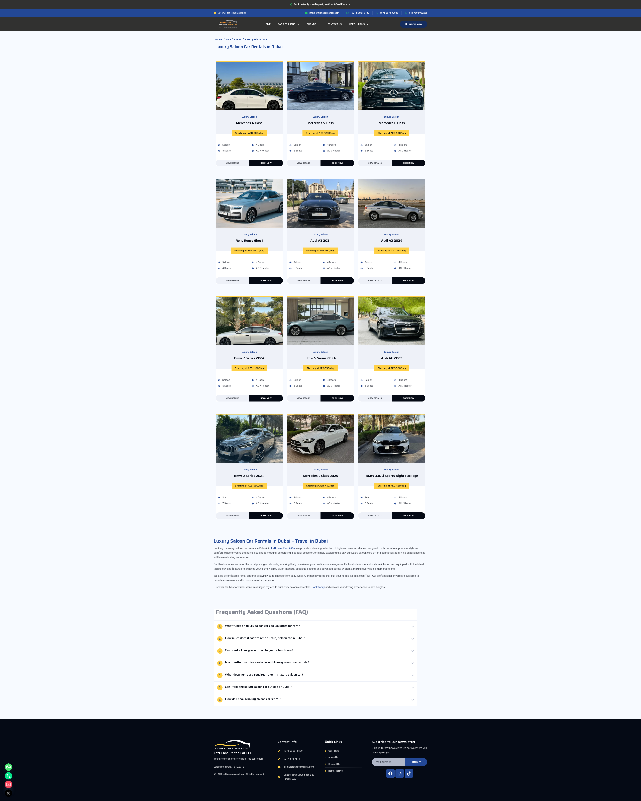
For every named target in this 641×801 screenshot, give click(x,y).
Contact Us (335, 24)
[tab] (315, 627)
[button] (249, 133)
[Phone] (8, 775)
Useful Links (357, 24)
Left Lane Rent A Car (283, 548)
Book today (318, 587)
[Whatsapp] (8, 767)
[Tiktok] (409, 773)
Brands (311, 24)
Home (267, 24)
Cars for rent (286, 24)
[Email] (8, 784)
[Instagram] (399, 773)
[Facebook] (390, 773)
